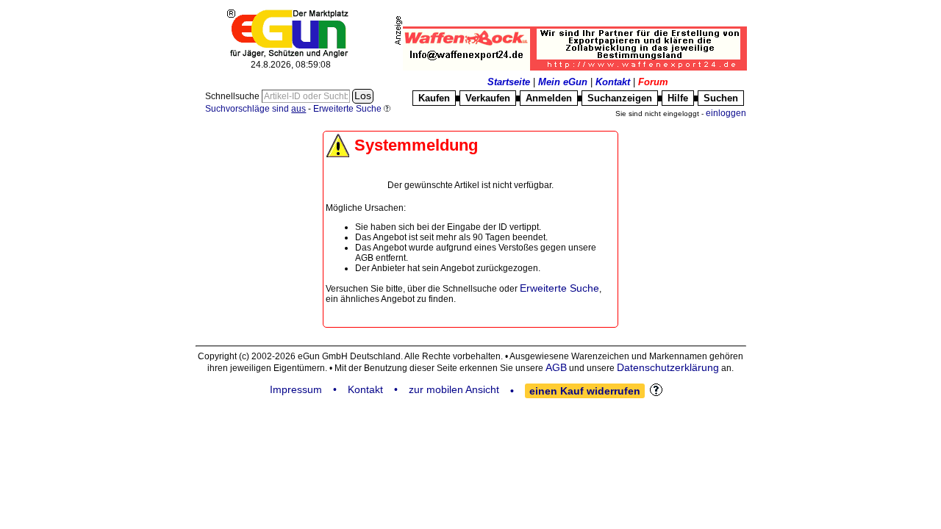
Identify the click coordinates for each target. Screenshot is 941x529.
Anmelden (549, 98)
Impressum (296, 389)
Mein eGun (562, 81)
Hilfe (678, 98)
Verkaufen (487, 98)
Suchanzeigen (619, 98)
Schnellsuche (233, 96)
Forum (653, 81)
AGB (556, 367)
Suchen (721, 98)
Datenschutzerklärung (668, 367)
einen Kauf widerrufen (584, 391)
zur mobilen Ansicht (454, 389)
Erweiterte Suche (559, 288)
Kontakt (612, 81)
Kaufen (434, 98)
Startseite (508, 81)
